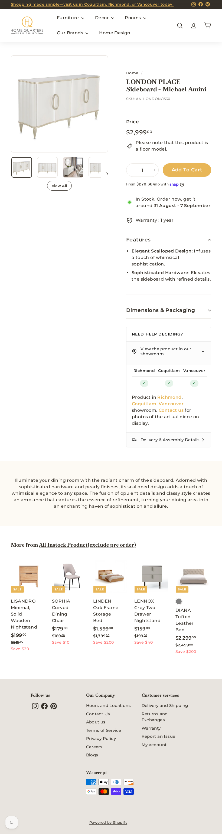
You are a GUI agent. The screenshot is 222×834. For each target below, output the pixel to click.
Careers (94, 746)
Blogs (92, 754)
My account (154, 744)
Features (138, 240)
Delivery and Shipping (165, 705)
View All (59, 186)
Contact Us (98, 713)
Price (132, 121)
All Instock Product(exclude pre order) (87, 544)
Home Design (114, 32)
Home (132, 73)
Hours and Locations (108, 705)
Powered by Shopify (108, 822)
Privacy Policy (101, 738)
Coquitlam (169, 370)
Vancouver (194, 370)
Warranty (151, 728)
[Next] (104, 174)
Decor (102, 17)
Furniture (68, 17)
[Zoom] (59, 104)
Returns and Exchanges (155, 717)
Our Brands (70, 32)
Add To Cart (187, 170)
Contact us (171, 410)
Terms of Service (103, 730)
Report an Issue (158, 736)
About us (96, 722)
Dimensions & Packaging (160, 310)
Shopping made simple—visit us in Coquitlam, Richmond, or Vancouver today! (92, 4)
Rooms (133, 17)
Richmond (144, 370)
